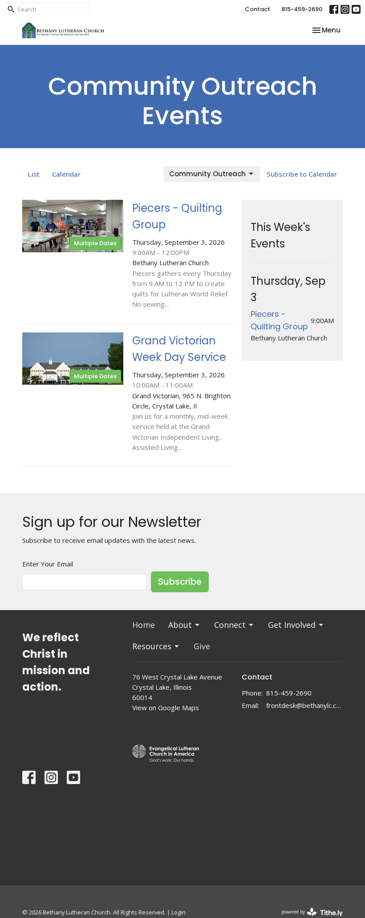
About (180, 624)
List (34, 174)
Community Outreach (207, 173)
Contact (257, 9)
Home (143, 624)
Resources (151, 646)
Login (178, 912)
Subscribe (180, 581)
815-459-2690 (302, 9)
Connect (230, 624)
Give (202, 646)
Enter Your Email (47, 563)
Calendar (66, 174)
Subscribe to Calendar (302, 174)
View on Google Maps (165, 707)
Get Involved (292, 624)
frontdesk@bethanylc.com (304, 705)
